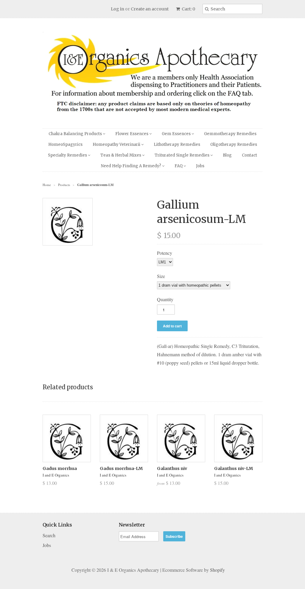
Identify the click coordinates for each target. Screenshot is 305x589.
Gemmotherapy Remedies (230, 133)
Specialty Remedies (68, 155)
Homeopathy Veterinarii (117, 144)
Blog (227, 155)
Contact (249, 155)
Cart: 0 (188, 9)
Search (49, 535)
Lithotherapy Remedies (177, 144)
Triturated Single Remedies (182, 155)
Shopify (217, 570)
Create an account (150, 9)
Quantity (165, 299)
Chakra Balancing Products (76, 133)
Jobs (200, 165)
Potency (164, 253)
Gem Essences (177, 133)
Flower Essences (132, 133)
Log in (117, 9)
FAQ (179, 165)
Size (161, 276)
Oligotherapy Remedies (233, 144)
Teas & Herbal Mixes (121, 155)
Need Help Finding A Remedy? (131, 165)
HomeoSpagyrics (65, 144)
